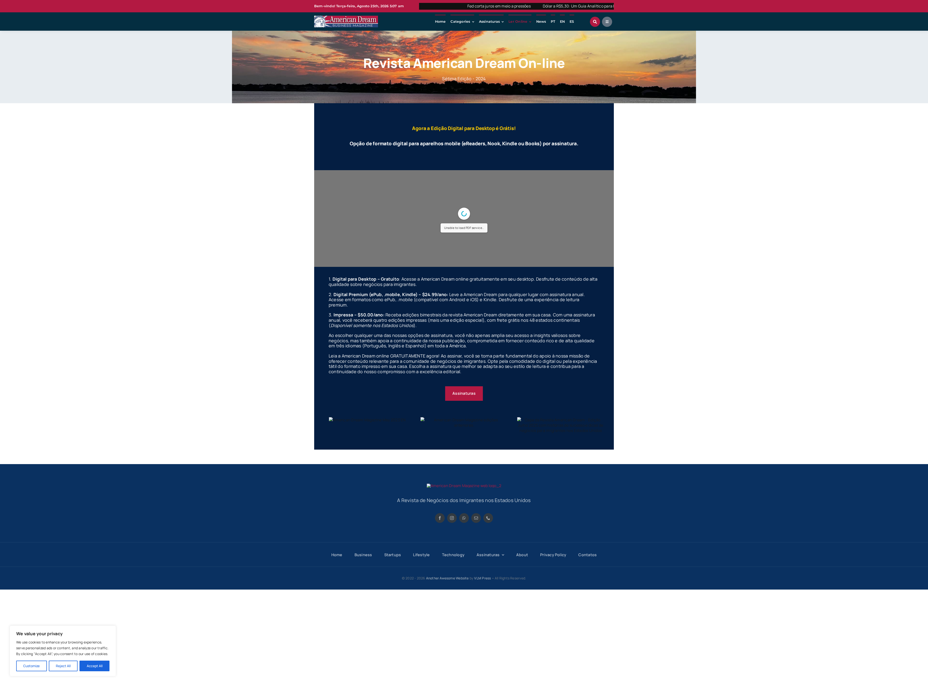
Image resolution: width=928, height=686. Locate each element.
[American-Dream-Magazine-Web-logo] (346, 17)
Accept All (94, 666)
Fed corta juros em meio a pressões (441, 6)
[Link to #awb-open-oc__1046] (595, 22)
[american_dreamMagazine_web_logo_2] (464, 485)
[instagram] (452, 518)
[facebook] (440, 518)
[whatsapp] (464, 518)
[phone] (488, 518)
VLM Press (482, 578)
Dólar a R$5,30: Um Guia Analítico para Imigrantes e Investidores (543, 6)
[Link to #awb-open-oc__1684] (607, 22)
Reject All (63, 666)
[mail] (476, 518)
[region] (63, 651)
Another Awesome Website (447, 578)
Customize (31, 666)
